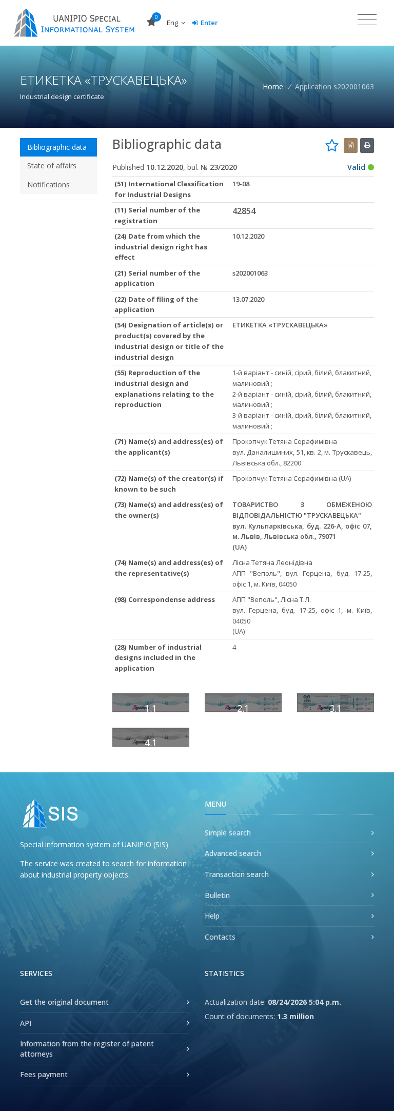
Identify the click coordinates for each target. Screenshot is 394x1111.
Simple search (228, 832)
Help (212, 916)
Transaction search (237, 874)
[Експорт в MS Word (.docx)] (351, 145)
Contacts (220, 937)
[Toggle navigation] (367, 20)
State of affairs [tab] (51, 165)
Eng (173, 22)
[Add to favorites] (332, 145)
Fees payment (44, 1074)
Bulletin (217, 895)
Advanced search (233, 853)
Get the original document (64, 1002)
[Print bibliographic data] (367, 145)
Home (273, 86)
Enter (209, 22)
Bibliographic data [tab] (57, 147)
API (25, 1023)
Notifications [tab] (48, 184)
